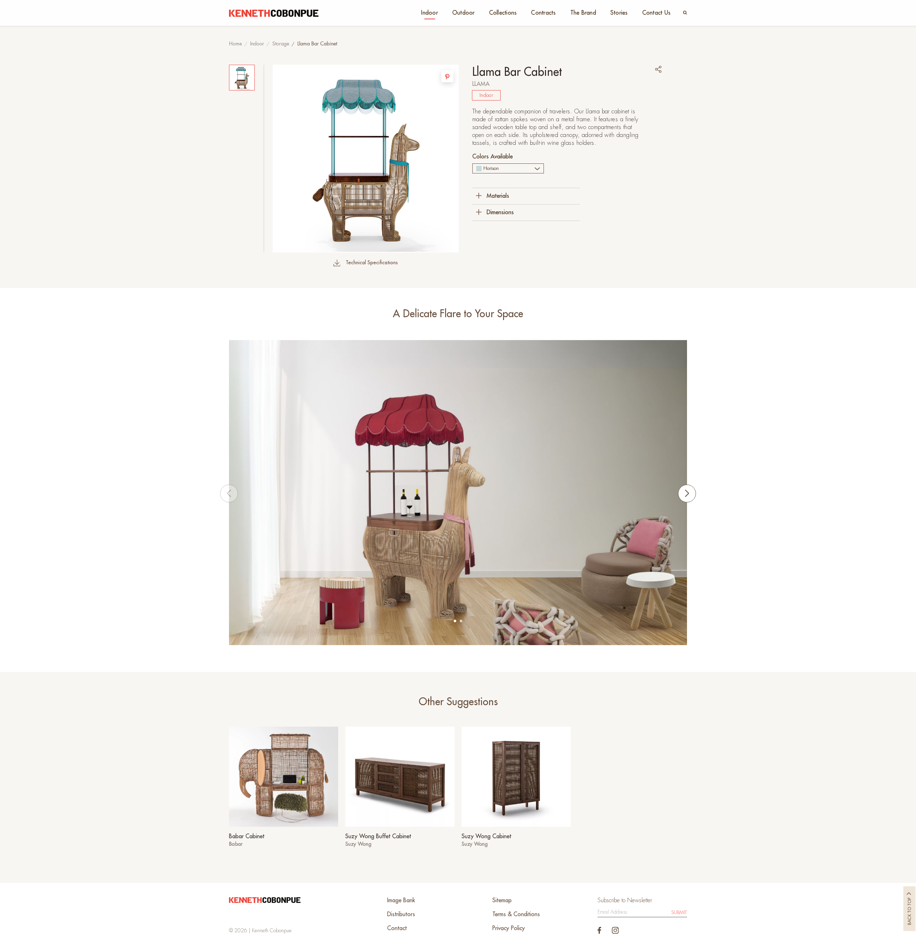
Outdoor (463, 13)
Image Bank (401, 900)
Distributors (401, 914)
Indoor (429, 13)
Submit (679, 912)
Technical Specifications (372, 262)
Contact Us (656, 13)
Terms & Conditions (516, 914)
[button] (455, 621)
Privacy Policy (508, 928)
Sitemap (502, 900)
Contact (397, 928)
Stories (619, 13)
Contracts (543, 13)
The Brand (583, 13)
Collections (503, 13)
